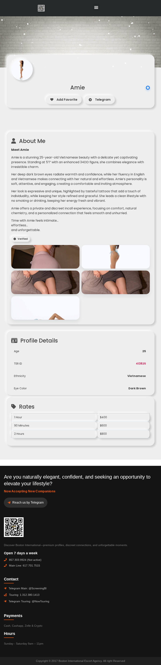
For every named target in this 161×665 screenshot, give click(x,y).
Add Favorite (67, 99)
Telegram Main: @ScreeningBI (28, 588)
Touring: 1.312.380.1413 (24, 594)
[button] (96, 7)
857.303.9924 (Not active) (25, 559)
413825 (141, 364)
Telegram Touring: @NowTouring (29, 601)
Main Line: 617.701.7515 (24, 565)
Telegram (103, 99)
